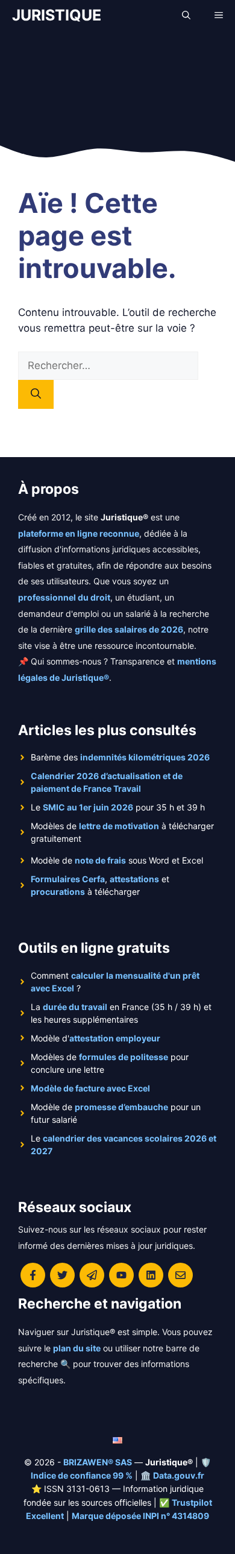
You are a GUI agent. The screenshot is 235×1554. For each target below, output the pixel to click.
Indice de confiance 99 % (82, 1475)
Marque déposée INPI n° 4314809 (140, 1516)
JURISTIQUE (56, 15)
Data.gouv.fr (178, 1475)
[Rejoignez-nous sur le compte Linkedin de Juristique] (151, 1275)
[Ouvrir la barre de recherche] (186, 15)
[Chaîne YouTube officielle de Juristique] (121, 1275)
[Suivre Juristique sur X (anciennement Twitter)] (62, 1275)
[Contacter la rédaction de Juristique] (180, 1275)
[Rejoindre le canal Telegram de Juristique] (92, 1275)
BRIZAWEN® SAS (97, 1462)
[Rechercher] (36, 394)
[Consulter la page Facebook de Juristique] (32, 1275)
